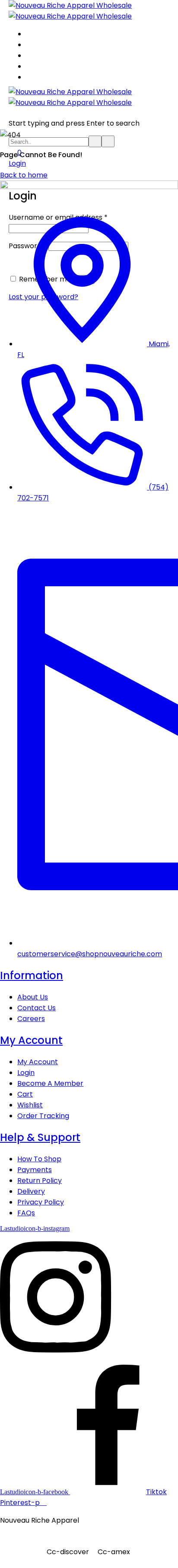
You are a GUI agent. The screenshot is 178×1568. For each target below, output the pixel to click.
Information (31, 975)
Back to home (24, 175)
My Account (31, 1040)
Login (17, 163)
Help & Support (40, 1137)
